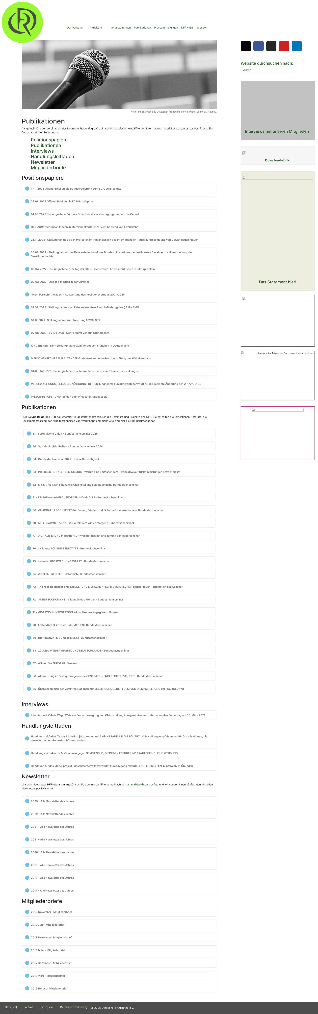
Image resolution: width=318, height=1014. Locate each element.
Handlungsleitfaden (52, 156)
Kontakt (28, 1007)
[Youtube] (284, 46)
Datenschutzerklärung (74, 1007)
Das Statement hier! (277, 282)
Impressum (46, 1007)
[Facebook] (258, 46)
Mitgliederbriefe (48, 167)
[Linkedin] (297, 46)
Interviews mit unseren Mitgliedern (277, 131)
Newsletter (43, 162)
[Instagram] (271, 46)
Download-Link (277, 160)
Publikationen (46, 145)
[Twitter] (246, 46)
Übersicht (11, 1007)
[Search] (295, 69)
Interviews (42, 151)
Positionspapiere (49, 140)
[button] (76, 27)
